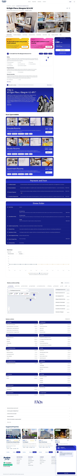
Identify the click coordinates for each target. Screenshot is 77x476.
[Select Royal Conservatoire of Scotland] (50, 295)
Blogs (29, 463)
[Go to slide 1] (8, 29)
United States (19, 458)
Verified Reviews (31, 460)
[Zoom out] (9, 310)
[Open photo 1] (8, 31)
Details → (14, 452)
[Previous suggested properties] (68, 427)
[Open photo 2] (11, 31)
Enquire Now (63, 53)
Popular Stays (30, 465)
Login (70, 1)
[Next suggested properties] (70, 427)
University (39, 1)
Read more (9, 104)
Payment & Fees (32, 34)
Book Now (62, 50)
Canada (18, 463)
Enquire (18, 452)
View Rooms (49, 46)
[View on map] (46, 61)
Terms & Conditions (54, 460)
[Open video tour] (46, 16)
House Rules (39, 34)
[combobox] (18, 290)
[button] (17, 43)
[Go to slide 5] (13, 29)
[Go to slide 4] (12, 29)
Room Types (25, 34)
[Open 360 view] (62, 16)
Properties (34, 1)
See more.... (9, 81)
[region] (30, 301)
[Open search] (74, 2)
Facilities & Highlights (17, 34)
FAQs (60, 34)
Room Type (58, 45)
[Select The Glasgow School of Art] (34, 295)
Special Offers (9, 34)
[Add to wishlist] (69, 8)
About (29, 1)
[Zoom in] (9, 308)
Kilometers (67, 282)
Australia (18, 462)
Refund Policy (53, 463)
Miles (62, 282)
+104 (15, 30)
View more (9, 422)
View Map (7, 452)
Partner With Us (42, 460)
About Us (41, 458)
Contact (44, 1)
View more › (67, 187)
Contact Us (53, 458)
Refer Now (25, 46)
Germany (18, 460)
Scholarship (30, 462)
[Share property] (67, 8)
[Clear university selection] (27, 290)
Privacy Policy (53, 462)
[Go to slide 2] (9, 29)
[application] (38, 264)
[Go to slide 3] (10, 29)
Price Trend (45, 34)
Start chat (66, 473)
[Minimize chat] (57, 444)
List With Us (42, 462)
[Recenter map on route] (9, 312)
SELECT (48, 132)
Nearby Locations (55, 34)
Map (49, 34)
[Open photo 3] (13, 31)
